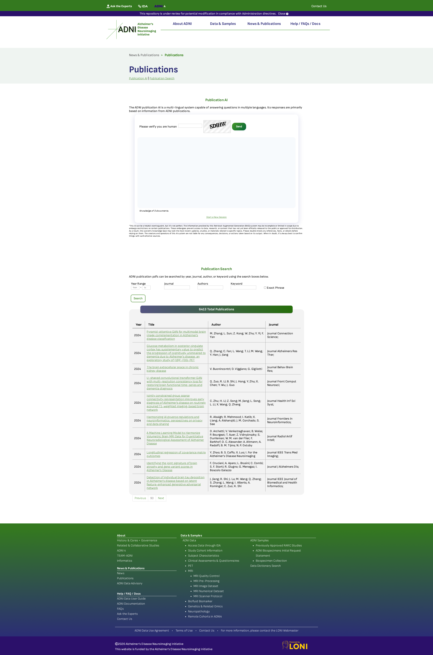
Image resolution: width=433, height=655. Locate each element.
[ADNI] (131, 29)
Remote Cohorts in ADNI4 (205, 616)
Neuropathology (199, 611)
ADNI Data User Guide (131, 598)
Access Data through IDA (204, 545)
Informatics (124, 560)
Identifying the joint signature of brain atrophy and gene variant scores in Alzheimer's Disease (172, 466)
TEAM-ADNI (125, 555)
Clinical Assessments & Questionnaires (213, 560)
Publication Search (162, 78)
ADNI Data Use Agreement (152, 630)
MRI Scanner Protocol (207, 596)
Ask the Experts (127, 614)
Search (138, 298)
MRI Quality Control (206, 576)
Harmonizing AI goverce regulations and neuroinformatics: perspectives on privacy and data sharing (174, 420)
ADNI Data (189, 540)
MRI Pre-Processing (206, 581)
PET (190, 566)
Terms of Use (184, 630)
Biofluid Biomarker (200, 601)
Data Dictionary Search (265, 566)
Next (161, 498)
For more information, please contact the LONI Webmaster (259, 630)
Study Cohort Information (205, 550)
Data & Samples (223, 23)
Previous (140, 498)
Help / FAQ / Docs (129, 593)
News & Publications (264, 23)
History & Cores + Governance (137, 540)
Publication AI (138, 78)
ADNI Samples (259, 540)
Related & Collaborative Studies (138, 545)
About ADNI (182, 23)
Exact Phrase (275, 288)
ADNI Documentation (131, 603)
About (121, 535)
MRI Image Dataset (205, 586)
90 (152, 498)
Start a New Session (216, 217)
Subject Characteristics (203, 555)
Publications (125, 578)
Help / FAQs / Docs (305, 23)
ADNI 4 (121, 550)
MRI (190, 571)
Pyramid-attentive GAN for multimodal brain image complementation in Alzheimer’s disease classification (176, 335)
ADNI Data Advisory (130, 583)
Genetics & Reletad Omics (205, 606)
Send (239, 126)
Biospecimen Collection (271, 560)
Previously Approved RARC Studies (279, 545)
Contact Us (124, 619)
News (120, 573)
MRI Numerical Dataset (208, 591)
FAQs (120, 609)
